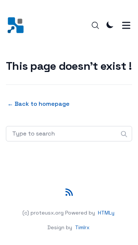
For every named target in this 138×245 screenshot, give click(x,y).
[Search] (95, 25)
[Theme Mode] (110, 24)
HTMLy (106, 212)
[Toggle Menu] (126, 25)
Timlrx (82, 227)
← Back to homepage (38, 104)
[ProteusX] (18, 25)
